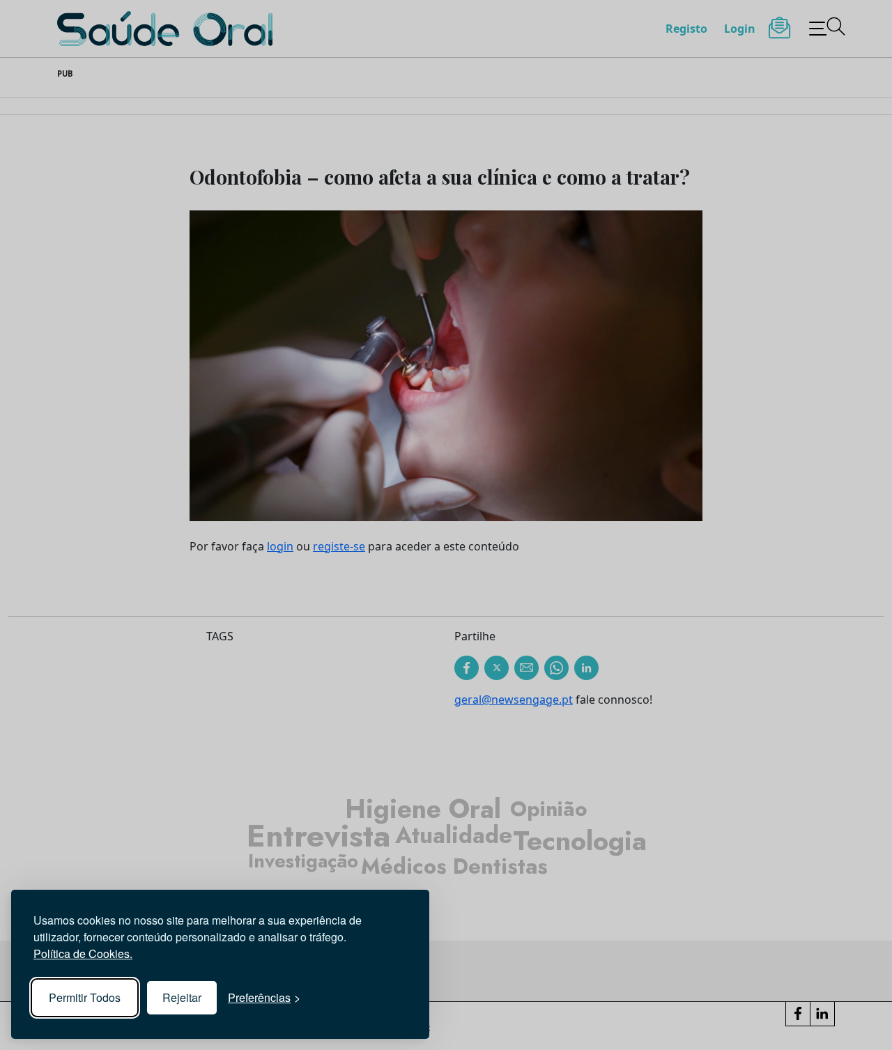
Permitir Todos (85, 997)
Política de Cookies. (82, 953)
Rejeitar (181, 997)
